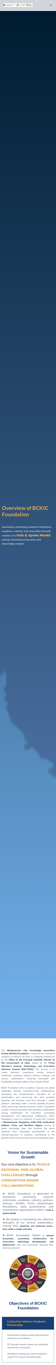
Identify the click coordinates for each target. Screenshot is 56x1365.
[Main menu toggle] (50, 5)
